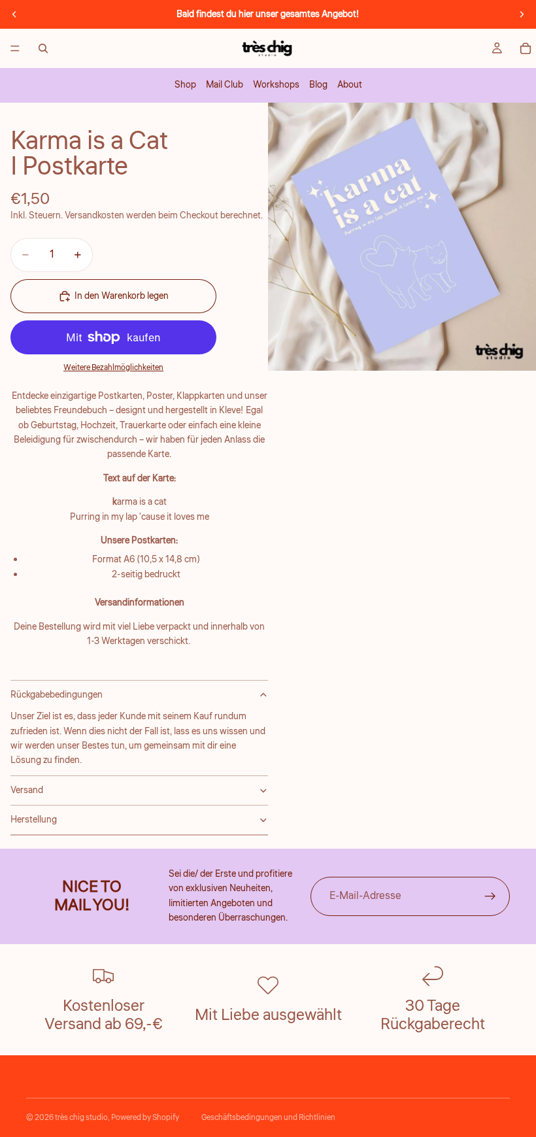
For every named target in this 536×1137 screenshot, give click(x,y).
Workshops (276, 85)
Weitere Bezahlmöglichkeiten (113, 367)
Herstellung (33, 819)
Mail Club (224, 85)
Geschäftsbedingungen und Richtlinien (268, 1117)
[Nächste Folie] (521, 14)
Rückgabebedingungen (56, 695)
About (349, 85)
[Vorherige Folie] (14, 14)
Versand (26, 790)
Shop (185, 85)
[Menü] (15, 48)
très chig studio (81, 1117)
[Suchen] (43, 48)
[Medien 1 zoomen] (402, 237)
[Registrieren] (490, 896)
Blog (318, 85)
